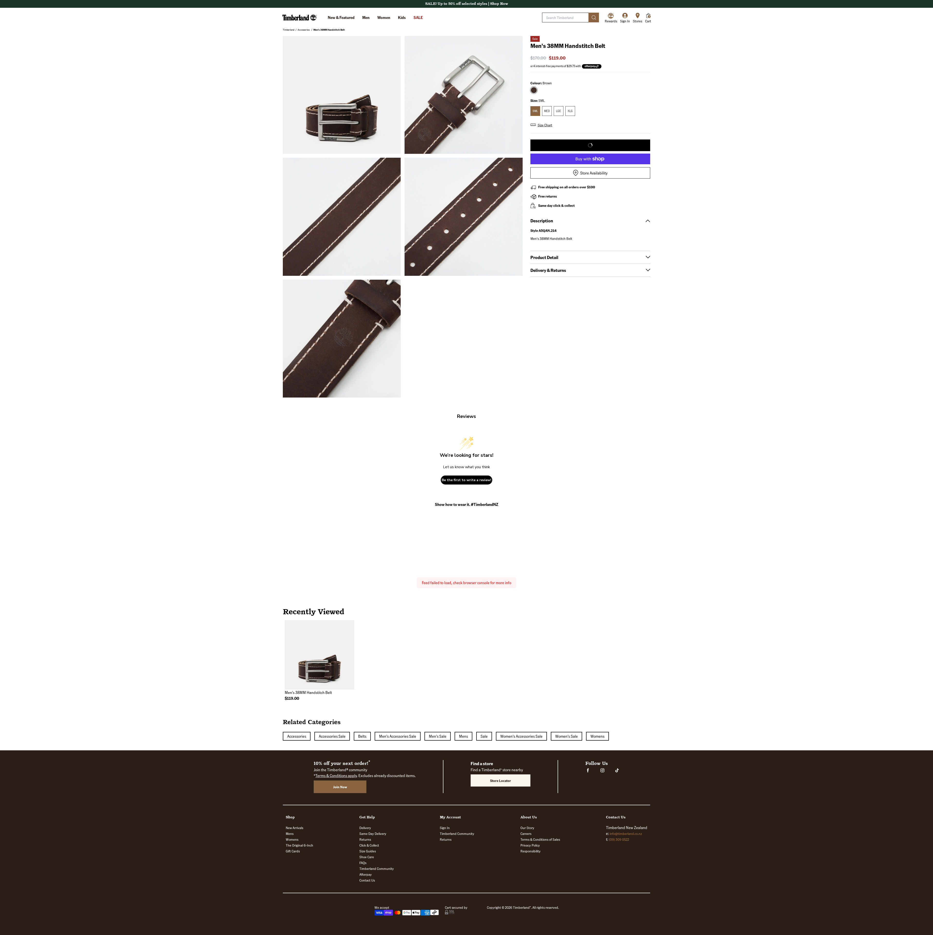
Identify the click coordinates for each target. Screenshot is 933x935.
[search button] (593, 17)
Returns (365, 839)
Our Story (527, 827)
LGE (558, 111)
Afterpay (365, 874)
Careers (525, 833)
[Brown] (533, 90)
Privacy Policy (530, 845)
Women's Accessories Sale (521, 736)
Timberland (288, 29)
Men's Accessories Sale (397, 736)
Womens (597, 736)
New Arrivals (294, 827)
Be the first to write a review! (466, 480)
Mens (463, 736)
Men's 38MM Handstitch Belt (329, 29)
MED (547, 111)
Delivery (365, 827)
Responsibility (530, 851)
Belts (362, 736)
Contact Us (367, 880)
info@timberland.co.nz (626, 833)
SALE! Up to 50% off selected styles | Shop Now (466, 4)
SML (535, 111)
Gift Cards (293, 851)
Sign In (445, 827)
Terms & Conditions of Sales (540, 839)
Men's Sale (437, 736)
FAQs (362, 862)
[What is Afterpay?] (592, 66)
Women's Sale (566, 736)
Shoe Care (366, 857)
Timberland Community (376, 868)
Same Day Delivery (372, 833)
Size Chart (545, 125)
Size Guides (367, 851)
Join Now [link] (340, 787)
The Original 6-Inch (299, 845)
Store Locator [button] (500, 780)
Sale (484, 736)
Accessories (304, 29)
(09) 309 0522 (619, 839)
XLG (570, 111)
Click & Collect (369, 845)
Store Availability (593, 172)
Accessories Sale (332, 736)
